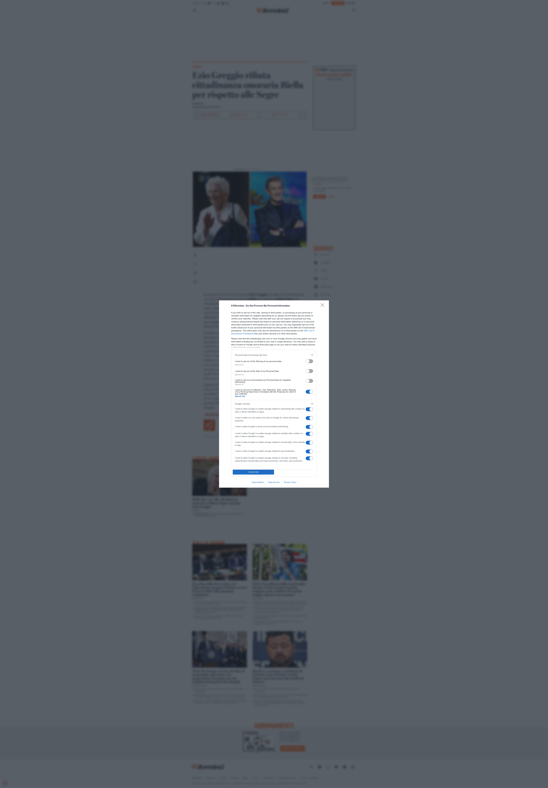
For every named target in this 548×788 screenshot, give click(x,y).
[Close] (323, 306)
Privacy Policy (290, 482)
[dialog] (274, 394)
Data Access (274, 482)
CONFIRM (253, 472)
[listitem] (274, 354)
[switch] (309, 361)
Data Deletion (258, 482)
